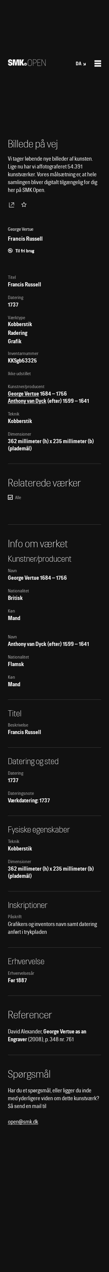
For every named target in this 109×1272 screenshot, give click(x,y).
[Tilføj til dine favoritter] (25, 204)
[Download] (13, 204)
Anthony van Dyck (27, 401)
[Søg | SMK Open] (27, 64)
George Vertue (23, 394)
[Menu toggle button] (97, 63)
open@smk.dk (23, 1122)
